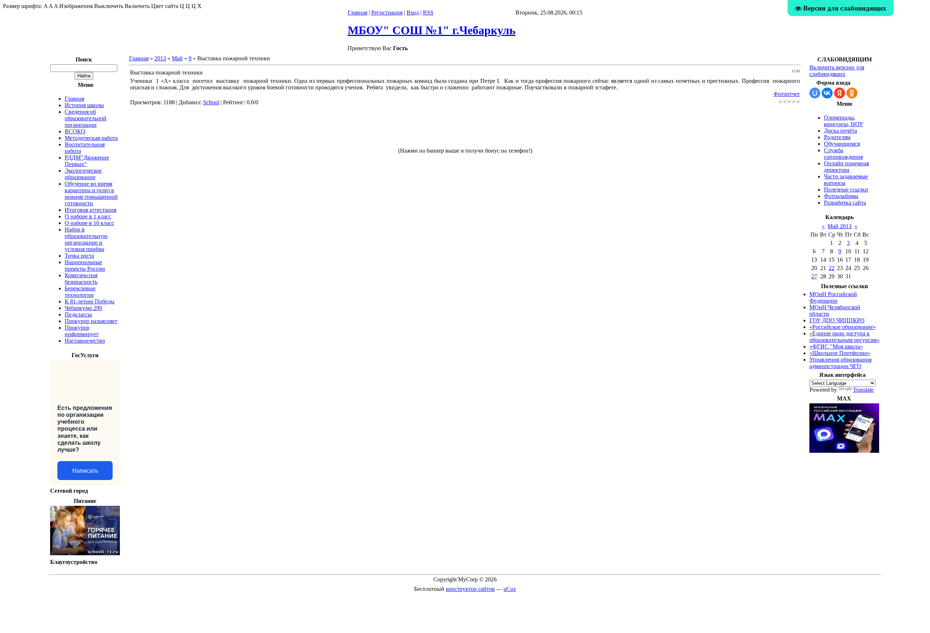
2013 (160, 58)
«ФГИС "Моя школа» (836, 346)
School (211, 102)
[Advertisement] (465, 129)
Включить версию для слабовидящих (836, 70)
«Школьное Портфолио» (839, 353)
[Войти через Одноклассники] (851, 93)
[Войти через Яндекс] (839, 93)
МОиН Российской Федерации (833, 297)
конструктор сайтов (470, 589)
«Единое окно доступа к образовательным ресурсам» (844, 336)
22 (831, 268)
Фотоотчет (786, 94)
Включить (137, 6)
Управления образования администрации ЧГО (840, 362)
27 (814, 276)
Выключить (108, 6)
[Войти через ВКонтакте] (827, 93)
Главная (357, 12)
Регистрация (387, 12)
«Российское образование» (842, 327)
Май (177, 58)
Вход (413, 12)
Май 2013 (840, 226)
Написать (85, 471)
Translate (863, 390)
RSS (428, 12)
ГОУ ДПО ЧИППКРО (837, 320)
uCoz (510, 589)
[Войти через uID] (814, 93)
